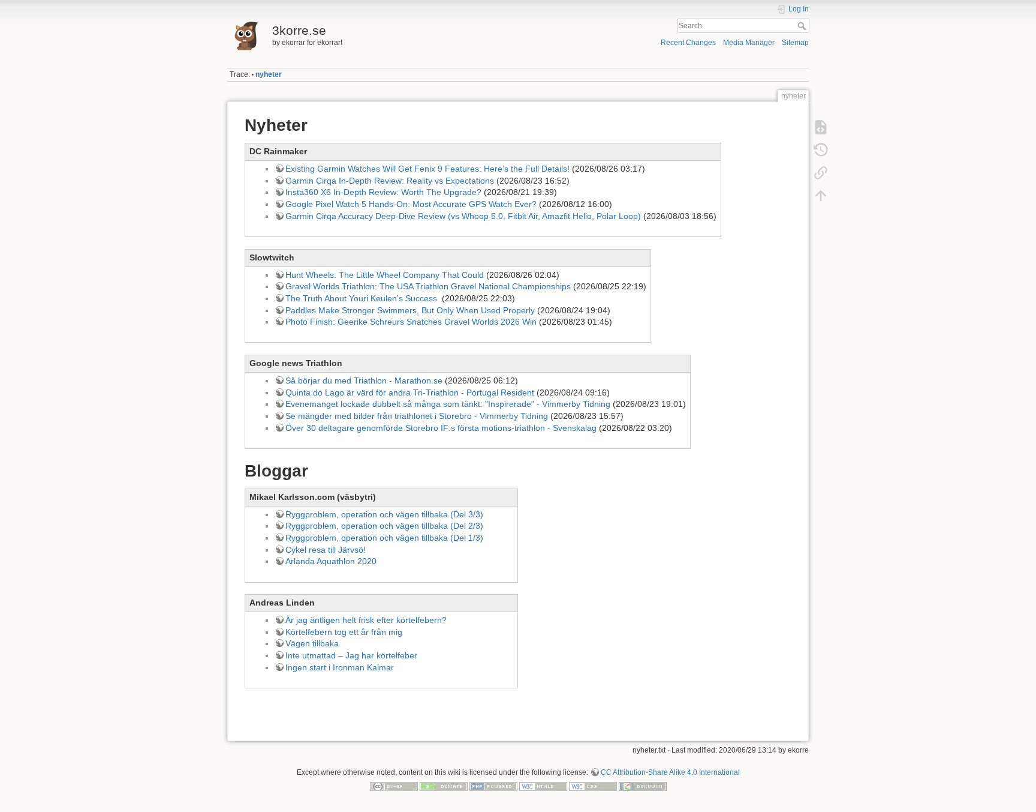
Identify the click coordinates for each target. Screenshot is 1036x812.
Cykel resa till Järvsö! (325, 550)
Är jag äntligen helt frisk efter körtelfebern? (366, 620)
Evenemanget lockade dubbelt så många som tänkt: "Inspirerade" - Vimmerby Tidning (447, 404)
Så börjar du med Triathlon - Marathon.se (363, 380)
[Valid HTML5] (543, 786)
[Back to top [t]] (821, 195)
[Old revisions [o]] (821, 150)
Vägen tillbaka (312, 643)
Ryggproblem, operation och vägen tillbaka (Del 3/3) (384, 514)
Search (803, 26)
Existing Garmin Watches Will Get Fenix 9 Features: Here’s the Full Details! (427, 168)
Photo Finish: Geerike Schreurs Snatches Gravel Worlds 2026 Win (411, 321)
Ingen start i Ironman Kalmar (339, 667)
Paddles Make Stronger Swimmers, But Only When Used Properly (410, 310)
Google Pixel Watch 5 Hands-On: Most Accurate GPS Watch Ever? (411, 204)
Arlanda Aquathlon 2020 (331, 561)
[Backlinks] (821, 172)
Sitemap (795, 42)
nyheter (268, 74)
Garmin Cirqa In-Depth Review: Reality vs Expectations (389, 180)
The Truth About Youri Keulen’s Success (362, 298)
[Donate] (444, 786)
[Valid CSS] (593, 786)
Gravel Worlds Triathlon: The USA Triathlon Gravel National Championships (428, 286)
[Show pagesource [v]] (821, 127)
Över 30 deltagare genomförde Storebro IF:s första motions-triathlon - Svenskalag (441, 428)
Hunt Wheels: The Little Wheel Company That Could (384, 275)
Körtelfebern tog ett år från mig (343, 632)
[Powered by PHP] (493, 786)
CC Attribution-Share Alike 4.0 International (670, 772)
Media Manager (749, 42)
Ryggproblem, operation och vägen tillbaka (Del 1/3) (384, 538)
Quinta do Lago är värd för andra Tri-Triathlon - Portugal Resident (409, 392)
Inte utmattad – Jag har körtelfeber (351, 655)
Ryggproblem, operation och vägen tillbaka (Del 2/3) (384, 526)
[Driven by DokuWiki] (643, 786)
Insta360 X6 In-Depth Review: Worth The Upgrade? (383, 192)
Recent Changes (688, 42)
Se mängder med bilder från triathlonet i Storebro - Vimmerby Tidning (416, 416)
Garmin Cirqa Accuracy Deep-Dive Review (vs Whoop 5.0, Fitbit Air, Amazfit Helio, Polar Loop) (463, 216)
